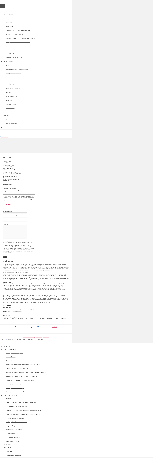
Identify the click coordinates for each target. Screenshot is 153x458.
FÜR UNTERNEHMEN (8, 15)
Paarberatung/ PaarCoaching (11, 96)
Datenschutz (46, 337)
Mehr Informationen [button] (7, 203)
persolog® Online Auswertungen (12, 53)
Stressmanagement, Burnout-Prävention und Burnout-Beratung (18, 77)
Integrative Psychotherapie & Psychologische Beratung (17, 69)
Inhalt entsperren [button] (7, 204)
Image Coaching (9, 92)
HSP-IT (4, 313)
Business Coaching (9, 26)
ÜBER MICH (6, 115)
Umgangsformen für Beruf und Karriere (14, 57)
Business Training (9, 22)
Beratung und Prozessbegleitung (12, 18)
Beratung (8, 65)
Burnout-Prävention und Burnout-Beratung (14, 34)
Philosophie (8, 119)
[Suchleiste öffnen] (1, 2)
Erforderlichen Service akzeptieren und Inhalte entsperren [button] (16, 206)
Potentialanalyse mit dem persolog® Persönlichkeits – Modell (18, 30)
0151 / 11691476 (9, 168)
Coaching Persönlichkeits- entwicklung (13, 73)
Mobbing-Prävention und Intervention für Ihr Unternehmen (18, 42)
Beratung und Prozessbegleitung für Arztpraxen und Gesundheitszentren (20, 38)
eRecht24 (9, 305)
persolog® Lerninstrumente (11, 49)
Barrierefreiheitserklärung (29, 337)
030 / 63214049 (10, 165)
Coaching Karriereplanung (11, 104)
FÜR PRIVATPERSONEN (8, 61)
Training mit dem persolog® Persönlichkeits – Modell (16, 46)
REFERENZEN (6, 112)
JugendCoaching (9, 100)
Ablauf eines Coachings (10, 108)
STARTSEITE (6, 11)
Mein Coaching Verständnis (11, 123)
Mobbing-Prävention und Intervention (13, 88)
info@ (10, 169)
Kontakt (54, 327)
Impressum (39, 337)
